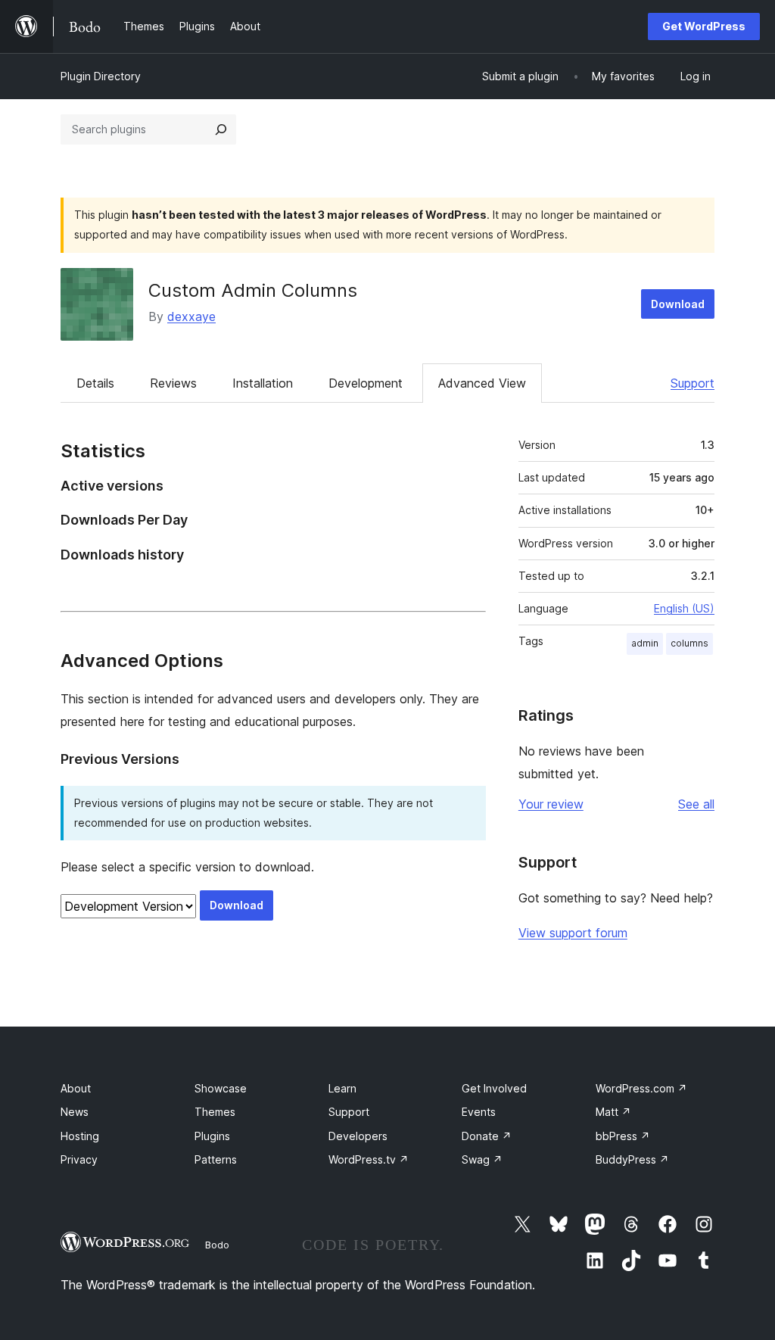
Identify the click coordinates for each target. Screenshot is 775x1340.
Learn (342, 1088)
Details (95, 383)
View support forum (572, 932)
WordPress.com (641, 1088)
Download (678, 304)
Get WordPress (703, 26)
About (76, 1088)
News (75, 1111)
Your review (551, 804)
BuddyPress (632, 1159)
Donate (487, 1136)
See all (696, 804)
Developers (358, 1136)
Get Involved (494, 1088)
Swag (482, 1159)
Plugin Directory (101, 76)
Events (479, 1111)
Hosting (80, 1136)
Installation (262, 383)
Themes (215, 1111)
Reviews (173, 383)
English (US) (684, 608)
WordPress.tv (368, 1159)
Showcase (221, 1088)
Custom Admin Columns (252, 290)
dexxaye (191, 316)
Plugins (212, 1136)
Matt (613, 1111)
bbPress (623, 1136)
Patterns (216, 1159)
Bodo (217, 1245)
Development (365, 383)
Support (692, 383)
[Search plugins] (221, 129)
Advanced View (482, 383)
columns (689, 643)
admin (644, 643)
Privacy (79, 1159)
